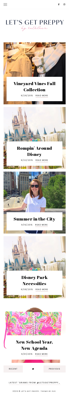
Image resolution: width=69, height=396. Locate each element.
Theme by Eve (48, 391)
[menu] (5, 4)
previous (54, 369)
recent (13, 369)
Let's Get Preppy (30, 391)
